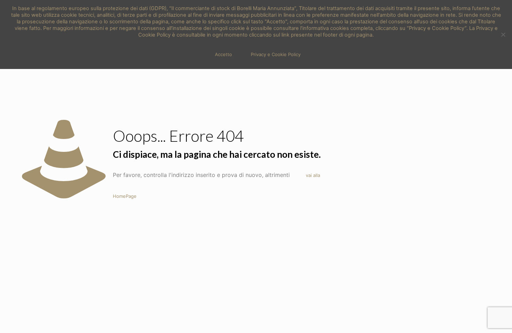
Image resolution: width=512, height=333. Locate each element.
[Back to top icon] (478, 318)
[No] (503, 34)
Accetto (223, 54)
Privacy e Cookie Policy (276, 54)
